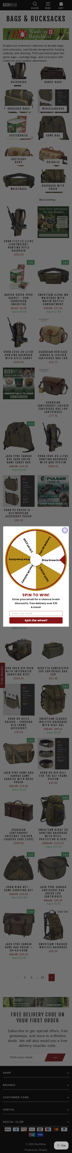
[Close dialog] (65, 530)
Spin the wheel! (36, 620)
